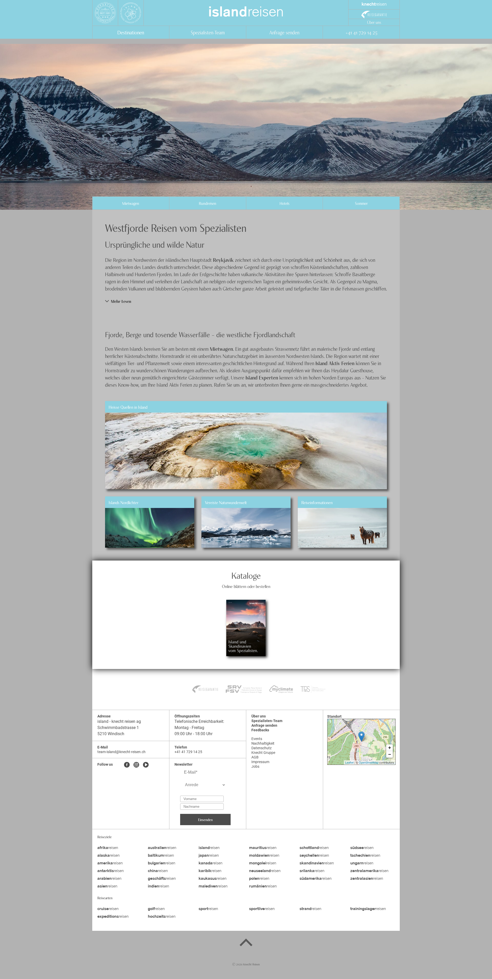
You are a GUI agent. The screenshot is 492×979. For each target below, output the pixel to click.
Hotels (284, 203)
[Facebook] (127, 765)
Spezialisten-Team (208, 32)
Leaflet (349, 762)
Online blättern (246, 642)
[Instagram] (136, 765)
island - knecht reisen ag (119, 721)
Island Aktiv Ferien (334, 362)
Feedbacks (260, 730)
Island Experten (261, 377)
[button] (246, 301)
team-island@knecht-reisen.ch (121, 752)
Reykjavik (224, 259)
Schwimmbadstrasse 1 (118, 727)
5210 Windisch (110, 733)
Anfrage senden (284, 32)
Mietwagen (130, 203)
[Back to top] (246, 943)
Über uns (374, 22)
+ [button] (389, 747)
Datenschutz (261, 748)
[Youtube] (146, 765)
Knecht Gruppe (263, 753)
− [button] (389, 754)
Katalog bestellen (246, 614)
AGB (255, 757)
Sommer (361, 203)
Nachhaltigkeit (262, 743)
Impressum (260, 762)
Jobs (255, 766)
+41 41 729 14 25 (361, 32)
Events (256, 739)
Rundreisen (207, 203)
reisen (245, 13)
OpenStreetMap (368, 762)
